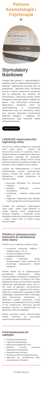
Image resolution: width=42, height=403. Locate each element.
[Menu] (21, 19)
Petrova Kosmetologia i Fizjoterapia (21, 9)
